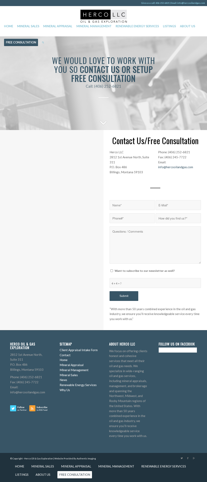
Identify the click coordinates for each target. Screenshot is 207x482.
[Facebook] (188, 458)
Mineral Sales (69, 375)
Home (64, 360)
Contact (65, 355)
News (63, 380)
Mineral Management (74, 370)
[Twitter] (182, 458)
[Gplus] (194, 458)
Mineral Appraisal (71, 365)
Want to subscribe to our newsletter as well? (145, 270)
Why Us (65, 390)
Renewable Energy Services (78, 385)
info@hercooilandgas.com (175, 167)
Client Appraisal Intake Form (79, 350)
